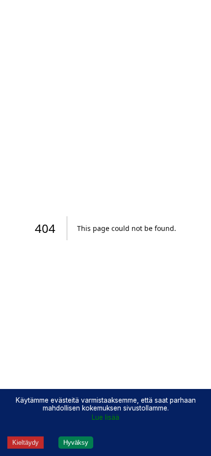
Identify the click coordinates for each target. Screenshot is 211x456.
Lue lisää (105, 417)
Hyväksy (75, 442)
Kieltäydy (25, 442)
